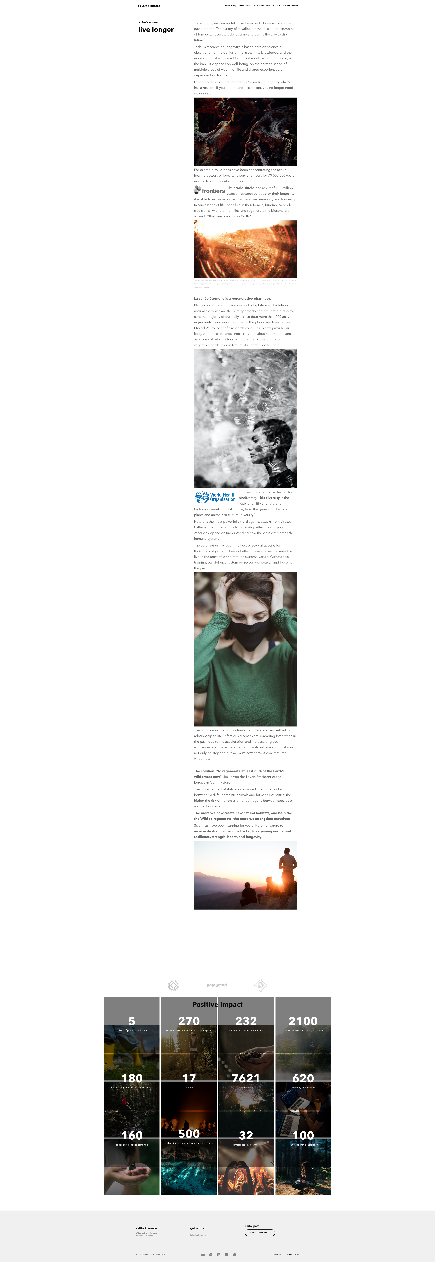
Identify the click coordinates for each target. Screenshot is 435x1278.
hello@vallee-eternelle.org (201, 1235)
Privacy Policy (277, 1254)
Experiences (244, 6)
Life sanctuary (230, 6)
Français (289, 1254)
